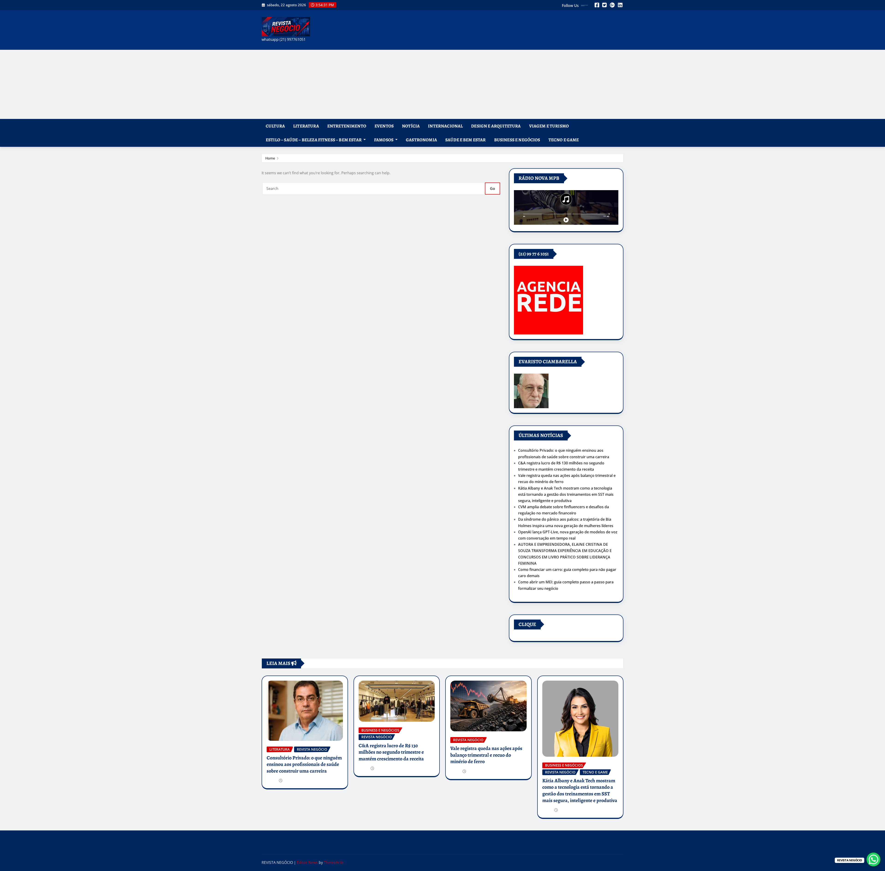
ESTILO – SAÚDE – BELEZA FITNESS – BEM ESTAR (314, 140)
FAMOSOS (384, 140)
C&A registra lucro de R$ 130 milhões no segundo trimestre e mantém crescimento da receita (391, 752)
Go (492, 188)
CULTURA (275, 126)
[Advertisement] (442, 84)
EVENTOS (384, 126)
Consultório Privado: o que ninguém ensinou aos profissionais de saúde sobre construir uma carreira (304, 764)
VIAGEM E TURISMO (549, 126)
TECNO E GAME (564, 140)
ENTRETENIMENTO (346, 126)
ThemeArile (334, 862)
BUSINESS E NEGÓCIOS (517, 140)
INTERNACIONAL (445, 126)
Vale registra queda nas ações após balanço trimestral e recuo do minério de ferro (486, 755)
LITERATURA (306, 126)
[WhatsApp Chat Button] (873, 859)
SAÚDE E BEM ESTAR (465, 140)
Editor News (307, 862)
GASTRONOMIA (421, 140)
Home (270, 158)
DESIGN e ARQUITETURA (496, 126)
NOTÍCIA (411, 126)
